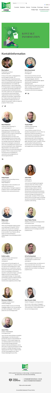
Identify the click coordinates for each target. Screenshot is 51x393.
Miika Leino (5, 220)
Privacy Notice (31, 390)
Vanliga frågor (34, 9)
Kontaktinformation (44, 9)
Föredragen (40, 7)
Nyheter (28, 7)
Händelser (22, 7)
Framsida (16, 7)
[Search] (26, 3)
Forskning (33, 7)
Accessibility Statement (21, 390)
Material (46, 7)
